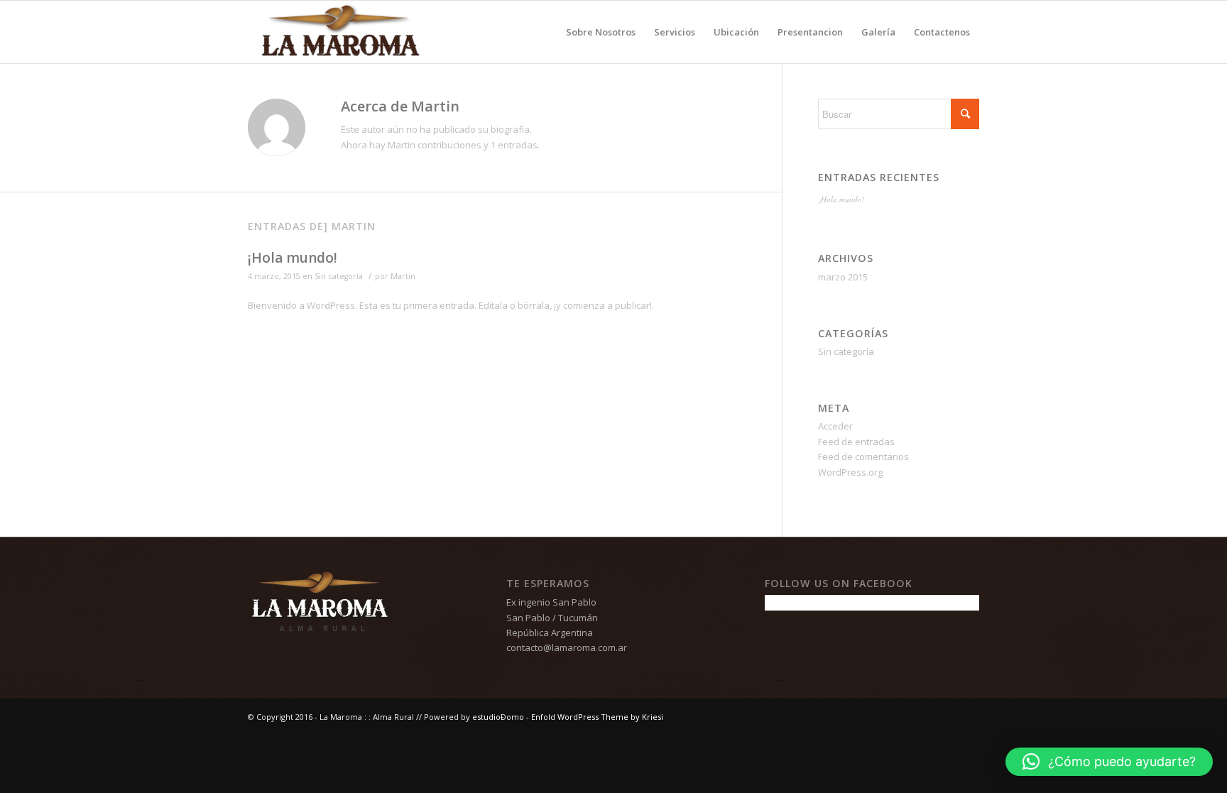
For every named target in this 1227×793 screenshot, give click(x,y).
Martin (403, 276)
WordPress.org (850, 472)
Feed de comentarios (863, 456)
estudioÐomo (498, 716)
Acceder (835, 426)
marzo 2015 (843, 276)
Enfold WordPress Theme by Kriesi (597, 716)
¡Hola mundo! (292, 257)
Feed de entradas (856, 441)
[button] (1109, 762)
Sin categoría (339, 276)
